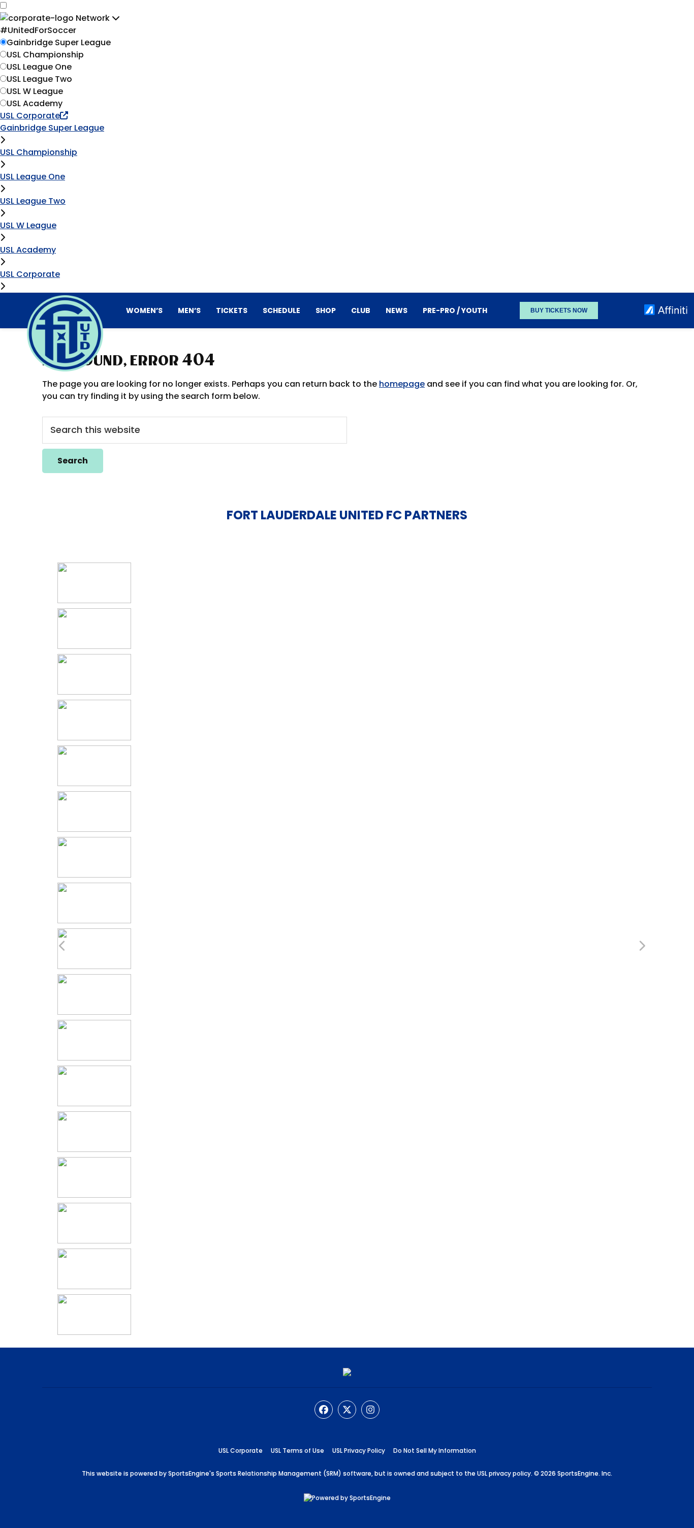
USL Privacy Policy (358, 1450)
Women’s (144, 310)
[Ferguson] (94, 843)
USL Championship (45, 54)
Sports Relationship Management (269, 1473)
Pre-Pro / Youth (455, 310)
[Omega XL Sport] (94, 1026)
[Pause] (94, 1071)
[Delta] (94, 751)
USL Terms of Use (297, 1450)
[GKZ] (94, 888)
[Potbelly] (94, 1208)
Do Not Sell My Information (434, 1450)
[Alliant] (94, 660)
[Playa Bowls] (94, 1163)
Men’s (189, 310)
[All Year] (94, 614)
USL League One (39, 67)
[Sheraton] (94, 1300)
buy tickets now (558, 310)
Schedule (281, 310)
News (396, 310)
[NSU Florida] (94, 980)
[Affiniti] (94, 568)
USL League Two (39, 79)
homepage (402, 384)
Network (94, 18)
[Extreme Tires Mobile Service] (94, 797)
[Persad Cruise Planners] (94, 1117)
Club (360, 310)
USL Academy (34, 103)
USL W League (35, 91)
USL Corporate (30, 115)
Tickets (231, 310)
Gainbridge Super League (59, 42)
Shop (326, 310)
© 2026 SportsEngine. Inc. (573, 1473)
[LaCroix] (94, 934)
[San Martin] (94, 1254)
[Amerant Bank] (94, 705)
